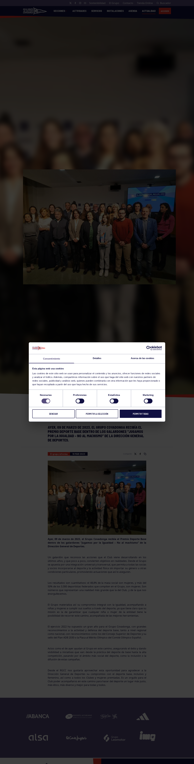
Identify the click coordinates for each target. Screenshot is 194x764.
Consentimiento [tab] (51, 358)
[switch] (80, 401)
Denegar (53, 413)
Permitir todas (140, 413)
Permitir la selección (97, 413)
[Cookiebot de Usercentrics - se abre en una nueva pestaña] (148, 348)
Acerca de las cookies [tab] (142, 358)
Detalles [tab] (97, 358)
